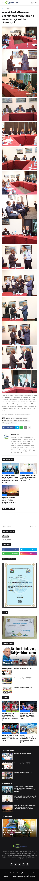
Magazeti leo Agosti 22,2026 (23, 678)
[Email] (25, 427)
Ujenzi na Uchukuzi (7, 420)
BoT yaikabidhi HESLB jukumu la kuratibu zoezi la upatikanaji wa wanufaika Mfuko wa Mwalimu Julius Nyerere (10, 479)
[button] (2, 2)
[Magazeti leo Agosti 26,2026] (7, 671)
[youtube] (19, 864)
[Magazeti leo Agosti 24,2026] (7, 690)
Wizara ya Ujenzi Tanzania (9, 423)
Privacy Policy (21, 873)
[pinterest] (27, 864)
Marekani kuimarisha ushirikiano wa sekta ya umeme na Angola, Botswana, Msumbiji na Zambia (9, 501)
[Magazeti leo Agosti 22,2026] (7, 680)
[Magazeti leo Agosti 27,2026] (7, 756)
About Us (13, 873)
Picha (12, 418)
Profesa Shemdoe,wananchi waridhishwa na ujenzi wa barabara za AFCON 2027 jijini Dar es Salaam (28, 739)
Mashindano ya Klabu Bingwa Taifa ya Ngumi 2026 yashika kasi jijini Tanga (27, 716)
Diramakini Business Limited (20, 876)
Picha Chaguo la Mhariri (22, 418)
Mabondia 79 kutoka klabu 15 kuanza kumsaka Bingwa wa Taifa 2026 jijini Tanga (10, 738)
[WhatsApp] (21, 427)
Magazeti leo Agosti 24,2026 (23, 687)
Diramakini (15, 435)
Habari (9, 9)
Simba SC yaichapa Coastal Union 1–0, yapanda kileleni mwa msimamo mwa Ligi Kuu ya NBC (10, 717)
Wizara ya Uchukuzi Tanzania (21, 420)
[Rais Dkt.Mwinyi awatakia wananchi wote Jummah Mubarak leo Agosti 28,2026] (7, 798)
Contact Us (31, 873)
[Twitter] (17, 427)
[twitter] (15, 864)
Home (3, 9)
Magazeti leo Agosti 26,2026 (23, 668)
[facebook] (11, 864)
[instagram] (23, 864)
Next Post (33, 527)
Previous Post (7, 527)
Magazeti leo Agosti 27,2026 (22, 753)
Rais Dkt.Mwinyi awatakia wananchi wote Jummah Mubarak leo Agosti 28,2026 (28, 478)
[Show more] (29, 427)
